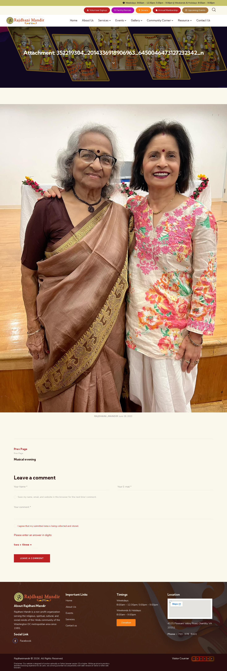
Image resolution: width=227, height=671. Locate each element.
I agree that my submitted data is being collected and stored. (48, 526)
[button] (126, 622)
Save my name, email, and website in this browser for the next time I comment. (57, 497)
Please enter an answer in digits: (33, 535)
